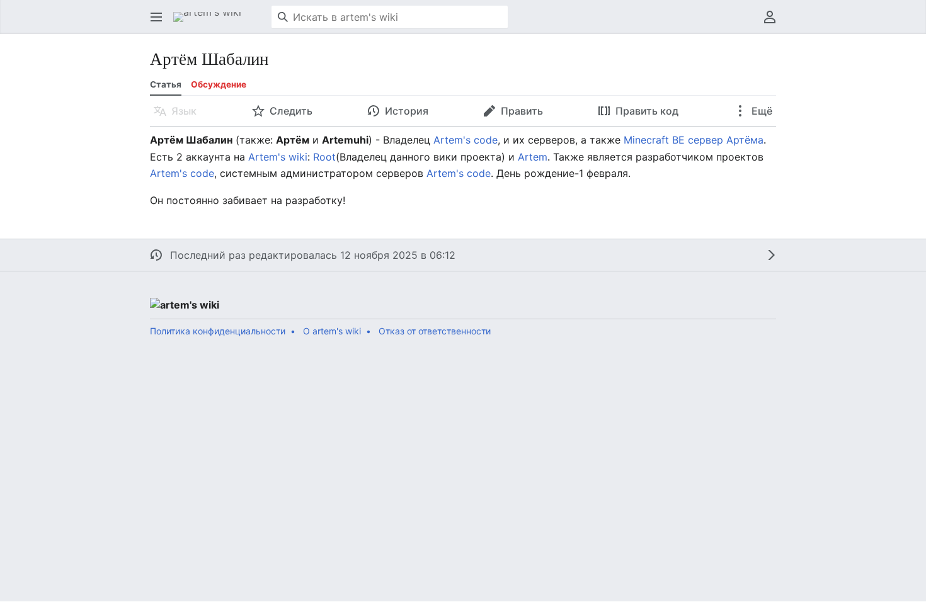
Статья (165, 84)
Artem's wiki (277, 156)
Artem (532, 156)
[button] (156, 17)
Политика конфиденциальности (217, 331)
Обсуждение (218, 84)
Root (324, 156)
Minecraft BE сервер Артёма (693, 139)
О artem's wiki (332, 331)
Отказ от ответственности (435, 331)
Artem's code (465, 139)
